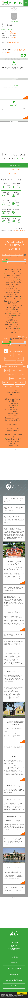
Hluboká (7, 278)
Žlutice (13, 332)
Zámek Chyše (12, 390)
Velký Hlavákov (12, 320)
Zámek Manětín (12, 412)
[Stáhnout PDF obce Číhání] (22, 55)
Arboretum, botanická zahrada (9, 367)
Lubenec (7, 290)
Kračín (13, 286)
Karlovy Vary (13, 37)
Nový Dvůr (8, 299)
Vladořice (9, 326)
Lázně (12, 378)
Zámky (13, 370)
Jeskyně (5, 378)
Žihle (19, 330)
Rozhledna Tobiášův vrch (12, 424)
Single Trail (14, 382)
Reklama (14, 963)
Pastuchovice (8, 301)
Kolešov (18, 282)
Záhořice (7, 330)
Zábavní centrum (8, 386)
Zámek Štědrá (12, 416)
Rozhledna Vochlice (13, 403)
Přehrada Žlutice (12, 414)
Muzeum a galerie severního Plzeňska (13, 429)
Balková (6, 269)
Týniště (17, 316)
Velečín (15, 318)
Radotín (3, 52)
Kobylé (12, 282)
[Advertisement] (14, 137)
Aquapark (10, 355)
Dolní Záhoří (17, 274)
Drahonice (9, 276)
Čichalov (18, 271)
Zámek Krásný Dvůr (13, 439)
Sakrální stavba (20, 386)
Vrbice (16, 326)
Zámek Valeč (12, 405)
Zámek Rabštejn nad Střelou (13, 394)
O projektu (14, 957)
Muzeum (22, 382)
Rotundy (22, 374)
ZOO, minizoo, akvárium (16, 351)
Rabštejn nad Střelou (13, 307)
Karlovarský (13, 33)
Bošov (19, 269)
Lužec (18, 290)
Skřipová (9, 311)
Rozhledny (24, 367)
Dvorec (3, 50)
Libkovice (9, 288)
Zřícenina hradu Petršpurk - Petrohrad (13, 408)
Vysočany (15, 328)
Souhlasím (22, 993)
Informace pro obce (14, 968)
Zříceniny (20, 370)
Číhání (6, 25)
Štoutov (12, 314)
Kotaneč (17, 284)
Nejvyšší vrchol (21, 378)
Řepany (15, 309)
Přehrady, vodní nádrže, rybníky (14, 363)
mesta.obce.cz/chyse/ (13, 42)
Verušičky (9, 322)
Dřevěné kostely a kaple (10, 374)
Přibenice (7, 305)
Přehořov (15, 303)
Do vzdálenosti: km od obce (12, 255)
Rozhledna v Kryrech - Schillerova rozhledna (12, 419)
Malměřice (9, 292)
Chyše (11, 32)
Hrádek (6, 280)
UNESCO (18, 355)
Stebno (6, 314)
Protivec (14, 305)
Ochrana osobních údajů (14, 980)
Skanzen (20, 359)
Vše (6, 351)
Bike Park (5, 382)
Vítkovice (17, 324)
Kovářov (7, 286)
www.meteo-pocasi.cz (19, 230)
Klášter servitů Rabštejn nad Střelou (13, 400)
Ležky (19, 286)
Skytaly (16, 311)
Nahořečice (8, 297)
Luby (14, 50)
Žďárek (8, 52)
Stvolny (19, 314)
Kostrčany (9, 284)
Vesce (16, 322)
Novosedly (17, 297)
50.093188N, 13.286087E (16, 39)
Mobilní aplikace (14, 974)
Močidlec (9, 295)
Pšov (20, 305)
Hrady (7, 370)
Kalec (7, 282)
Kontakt (14, 986)
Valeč (9, 318)
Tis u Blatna (10, 316)
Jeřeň (20, 280)
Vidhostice (8, 324)
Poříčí (24, 50)
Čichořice (19, 49)
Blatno (13, 269)
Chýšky (14, 49)
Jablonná (9, 50)
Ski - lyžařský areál (10, 359)
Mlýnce (16, 292)
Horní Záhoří (16, 278)
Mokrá (16, 295)
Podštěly (19, 50)
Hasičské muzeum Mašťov (12, 442)
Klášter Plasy (13, 445)
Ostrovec (17, 299)
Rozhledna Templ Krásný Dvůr (13, 436)
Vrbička (8, 328)
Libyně (16, 288)
